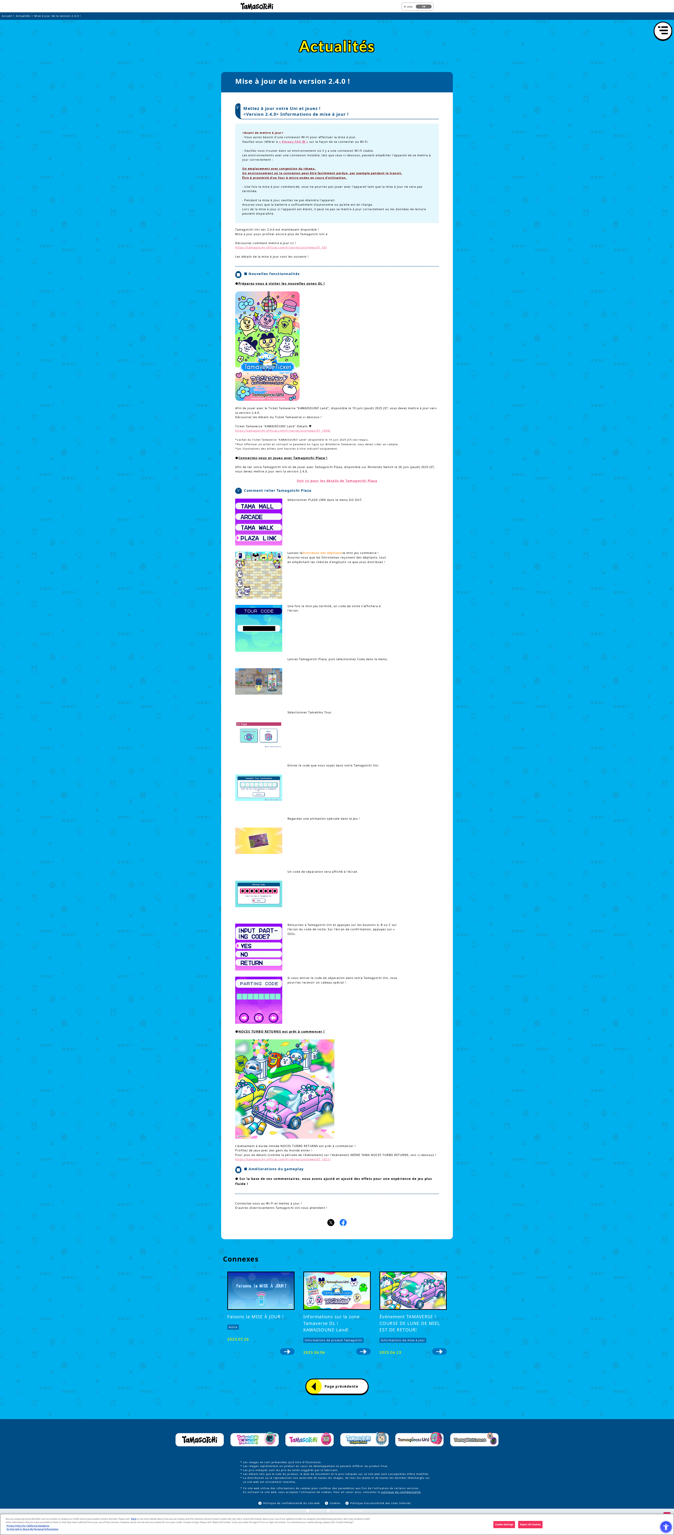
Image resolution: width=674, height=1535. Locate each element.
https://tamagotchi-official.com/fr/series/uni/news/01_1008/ (283, 431)
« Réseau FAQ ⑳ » (293, 142)
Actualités (23, 16)
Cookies (335, 1503)
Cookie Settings (504, 1524)
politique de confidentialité (401, 1492)
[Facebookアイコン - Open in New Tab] (343, 1222)
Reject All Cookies (530, 1524)
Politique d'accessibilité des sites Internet (380, 1503)
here (133, 1518)
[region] (337, 1524)
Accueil (7, 16)
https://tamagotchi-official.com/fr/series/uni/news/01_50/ (281, 247)
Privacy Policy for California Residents (27, 1525)
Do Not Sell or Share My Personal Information (32, 1529)
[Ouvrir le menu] (663, 31)
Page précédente (341, 1386)
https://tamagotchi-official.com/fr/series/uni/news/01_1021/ (283, 1159)
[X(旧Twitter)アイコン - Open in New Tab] (330, 1222)
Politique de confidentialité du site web (291, 1503)
